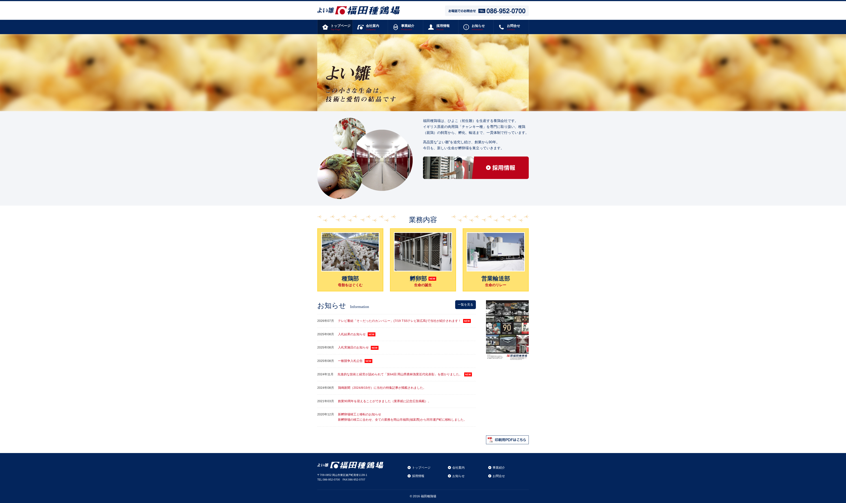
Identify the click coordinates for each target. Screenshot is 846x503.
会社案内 (458, 467)
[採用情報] (476, 176)
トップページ (421, 467)
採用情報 (418, 476)
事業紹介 (499, 467)
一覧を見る (465, 304)
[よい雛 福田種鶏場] (358, 11)
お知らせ (458, 476)
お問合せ (499, 476)
